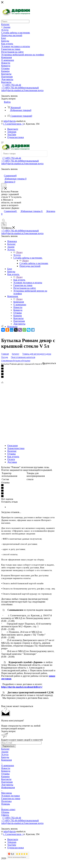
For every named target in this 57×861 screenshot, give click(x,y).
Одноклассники (15, 137)
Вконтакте (12, 129)
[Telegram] (33, 330)
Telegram (11, 131)
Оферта (5, 815)
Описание (12, 445)
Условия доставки (10, 795)
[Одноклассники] (7, 330)
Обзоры (5, 812)
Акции (4, 751)
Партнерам (7, 782)
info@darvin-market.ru (22, 90)
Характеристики (15, 448)
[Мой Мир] (11, 330)
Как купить (19, 279)
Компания (18, 301)
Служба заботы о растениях (33, 263)
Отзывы (11, 453)
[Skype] (28, 330)
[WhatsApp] (24, 330)
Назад (19, 252)
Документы (7, 784)
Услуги (17, 255)
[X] (16, 330)
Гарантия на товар (10, 798)
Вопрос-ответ (8, 809)
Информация (8, 787)
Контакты (6, 779)
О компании (7, 765)
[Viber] (20, 330)
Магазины (6, 793)
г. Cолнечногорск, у (13, 124)
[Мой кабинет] (2, 172)
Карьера (5, 776)
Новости (5, 768)
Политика (6, 801)
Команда (5, 771)
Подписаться (8, 746)
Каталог (5, 749)
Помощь (5, 804)
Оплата (11, 459)
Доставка (12, 462)
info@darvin (9, 121)
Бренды (5, 757)
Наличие (11, 451)
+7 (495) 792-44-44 (11, 85)
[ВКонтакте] (3, 330)
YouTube (11, 134)
